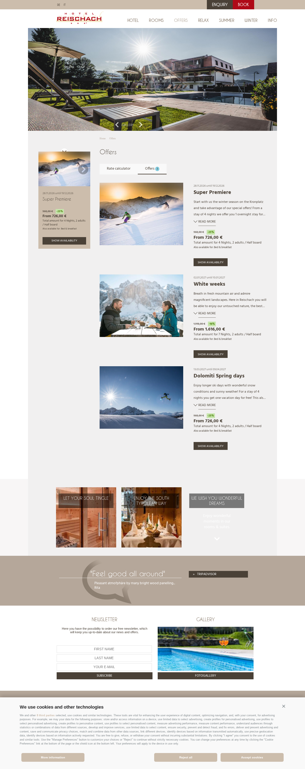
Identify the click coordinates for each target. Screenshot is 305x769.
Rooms (156, 20)
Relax (203, 20)
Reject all (185, 757)
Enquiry (220, 4)
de (58, 4)
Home (103, 138)
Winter (251, 20)
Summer (226, 20)
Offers (181, 20)
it (65, 4)
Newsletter (104, 619)
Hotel (133, 20)
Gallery (128, 125)
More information (53, 757)
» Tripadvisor (204, 574)
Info (272, 20)
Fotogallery (205, 675)
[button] (283, 706)
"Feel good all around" (127, 573)
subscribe (104, 675)
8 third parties (46, 715)
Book (243, 4)
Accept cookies (252, 757)
